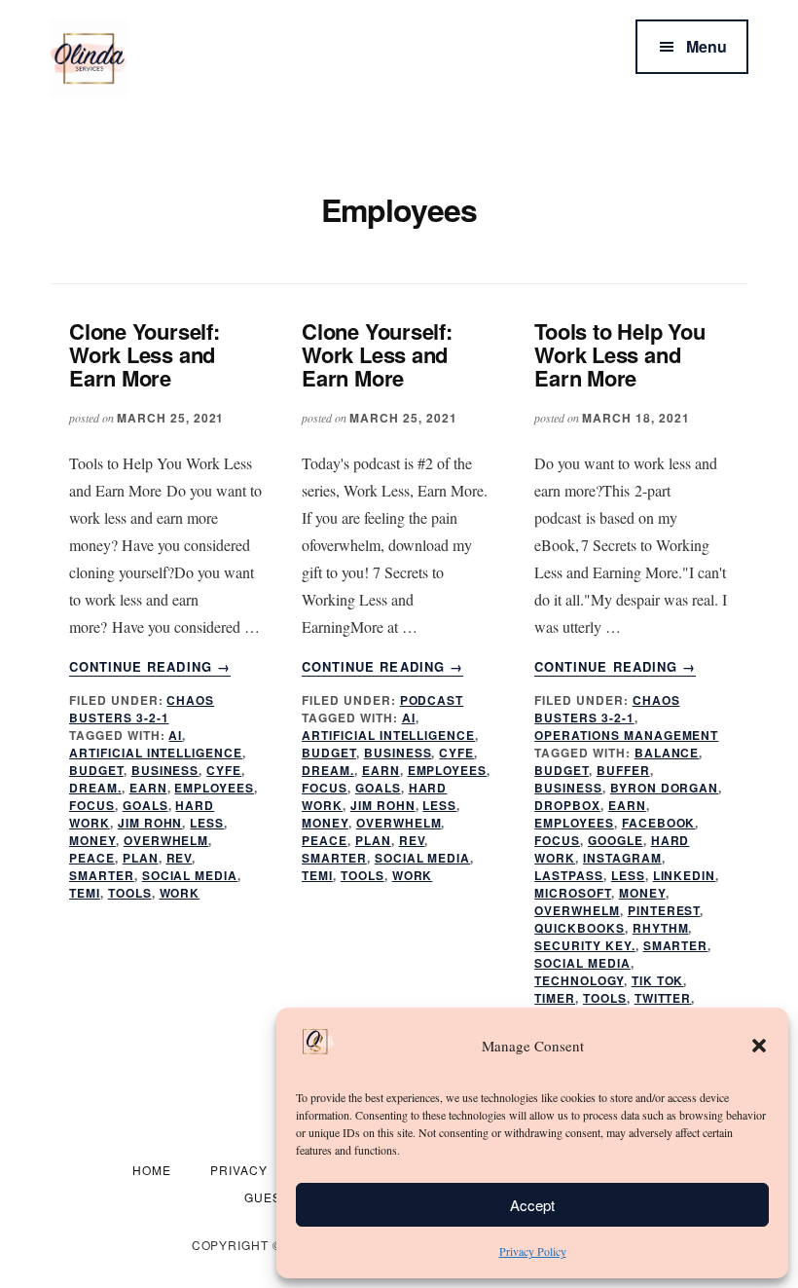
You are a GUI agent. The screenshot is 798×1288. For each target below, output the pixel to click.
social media (190, 875)
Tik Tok (658, 980)
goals (145, 805)
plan (141, 857)
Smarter (101, 875)
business (165, 770)
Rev (179, 857)
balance (667, 752)
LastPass (568, 875)
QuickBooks (579, 928)
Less (207, 822)
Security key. (584, 945)
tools (130, 893)
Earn (148, 787)
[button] (759, 1045)
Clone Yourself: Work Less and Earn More (144, 354)
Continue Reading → (150, 667)
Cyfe (223, 770)
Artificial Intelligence (155, 752)
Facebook (659, 822)
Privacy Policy (532, 1251)
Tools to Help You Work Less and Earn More (619, 354)
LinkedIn (684, 875)
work (180, 893)
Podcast (432, 700)
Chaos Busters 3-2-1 (141, 708)
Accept (532, 1205)
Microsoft (572, 893)
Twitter (663, 998)
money (92, 840)
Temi (84, 893)
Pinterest (664, 910)
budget (96, 770)
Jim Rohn (150, 822)
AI (175, 735)
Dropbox (567, 805)
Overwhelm (166, 840)
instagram (622, 857)
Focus (92, 805)
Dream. (95, 787)
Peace (92, 857)
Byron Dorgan (664, 787)
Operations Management (626, 735)
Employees (214, 787)
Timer (554, 998)
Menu (706, 46)
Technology (579, 980)
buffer (623, 770)
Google (615, 840)
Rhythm (661, 928)
